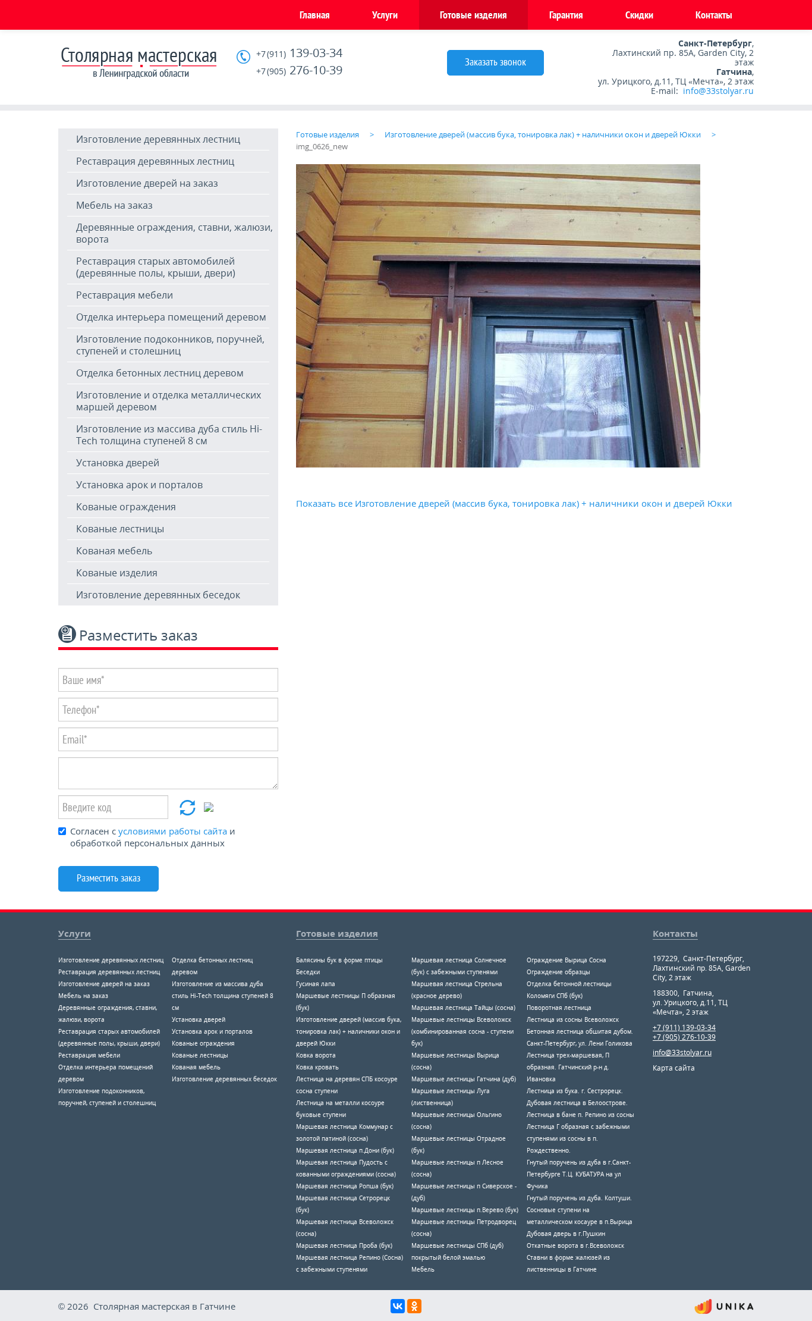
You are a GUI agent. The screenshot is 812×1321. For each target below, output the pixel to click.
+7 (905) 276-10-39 (684, 1037)
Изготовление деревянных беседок (158, 594)
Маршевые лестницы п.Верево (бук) (464, 1210)
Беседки (308, 972)
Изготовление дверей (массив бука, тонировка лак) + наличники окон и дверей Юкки (348, 1031)
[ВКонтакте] (398, 1306)
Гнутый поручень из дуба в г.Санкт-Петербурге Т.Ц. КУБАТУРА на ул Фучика (579, 1174)
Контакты (713, 14)
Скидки (639, 14)
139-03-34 (299, 53)
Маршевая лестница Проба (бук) (344, 1245)
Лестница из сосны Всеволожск (573, 1019)
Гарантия (566, 14)
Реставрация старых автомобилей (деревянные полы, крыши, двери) (155, 267)
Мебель (423, 1269)
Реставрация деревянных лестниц (155, 161)
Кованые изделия (117, 572)
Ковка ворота (316, 1055)
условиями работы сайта (172, 831)
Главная (315, 14)
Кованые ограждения (126, 506)
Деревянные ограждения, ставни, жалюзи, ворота (174, 233)
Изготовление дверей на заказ (147, 183)
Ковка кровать (317, 1067)
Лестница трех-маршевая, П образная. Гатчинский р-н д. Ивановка (568, 1067)
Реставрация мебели (124, 295)
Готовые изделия (473, 14)
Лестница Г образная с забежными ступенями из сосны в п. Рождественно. (578, 1138)
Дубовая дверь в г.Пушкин (566, 1233)
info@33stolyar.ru (718, 90)
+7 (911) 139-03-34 (684, 1027)
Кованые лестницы (120, 528)
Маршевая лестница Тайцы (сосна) (463, 1007)
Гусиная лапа (315, 984)
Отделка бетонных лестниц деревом (160, 372)
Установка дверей (117, 462)
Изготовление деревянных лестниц (158, 139)
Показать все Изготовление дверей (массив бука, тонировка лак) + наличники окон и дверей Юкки (514, 503)
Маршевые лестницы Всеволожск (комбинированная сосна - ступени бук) (462, 1031)
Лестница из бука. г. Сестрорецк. (575, 1091)
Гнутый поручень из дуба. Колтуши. (579, 1198)
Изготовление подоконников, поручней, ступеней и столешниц (170, 344)
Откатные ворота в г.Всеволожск (575, 1245)
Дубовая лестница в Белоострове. (577, 1103)
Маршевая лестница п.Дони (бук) (345, 1150)
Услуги (385, 14)
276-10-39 (299, 70)
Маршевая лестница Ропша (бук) (345, 1186)
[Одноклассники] (414, 1306)
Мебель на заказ (114, 205)
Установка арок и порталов (139, 484)
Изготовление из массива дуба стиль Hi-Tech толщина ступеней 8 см (169, 434)
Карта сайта (674, 1068)
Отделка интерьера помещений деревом (171, 317)
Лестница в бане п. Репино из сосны (580, 1114)
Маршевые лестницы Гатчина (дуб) (463, 1079)
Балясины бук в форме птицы (339, 960)
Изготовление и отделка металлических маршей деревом (168, 400)
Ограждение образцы (558, 972)
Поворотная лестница (559, 1007)
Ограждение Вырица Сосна (566, 960)
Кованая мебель (114, 550)
